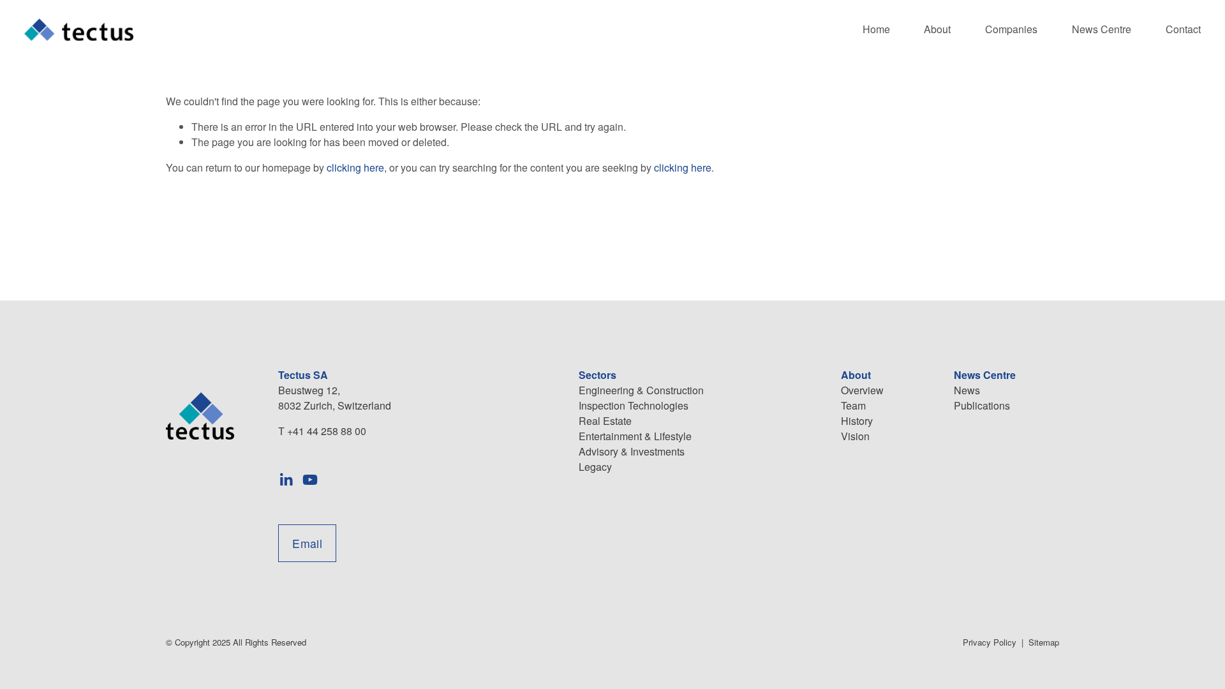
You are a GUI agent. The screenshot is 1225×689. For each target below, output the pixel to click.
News (967, 390)
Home (876, 29)
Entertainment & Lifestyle (635, 436)
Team (853, 405)
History (857, 420)
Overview (862, 390)
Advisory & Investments (632, 451)
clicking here (355, 167)
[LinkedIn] (285, 479)
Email (307, 543)
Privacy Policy (989, 642)
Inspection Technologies (633, 405)
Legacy (595, 466)
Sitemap (1043, 642)
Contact (1183, 29)
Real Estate (605, 420)
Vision (855, 436)
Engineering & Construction (641, 390)
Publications (982, 405)
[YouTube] (310, 479)
